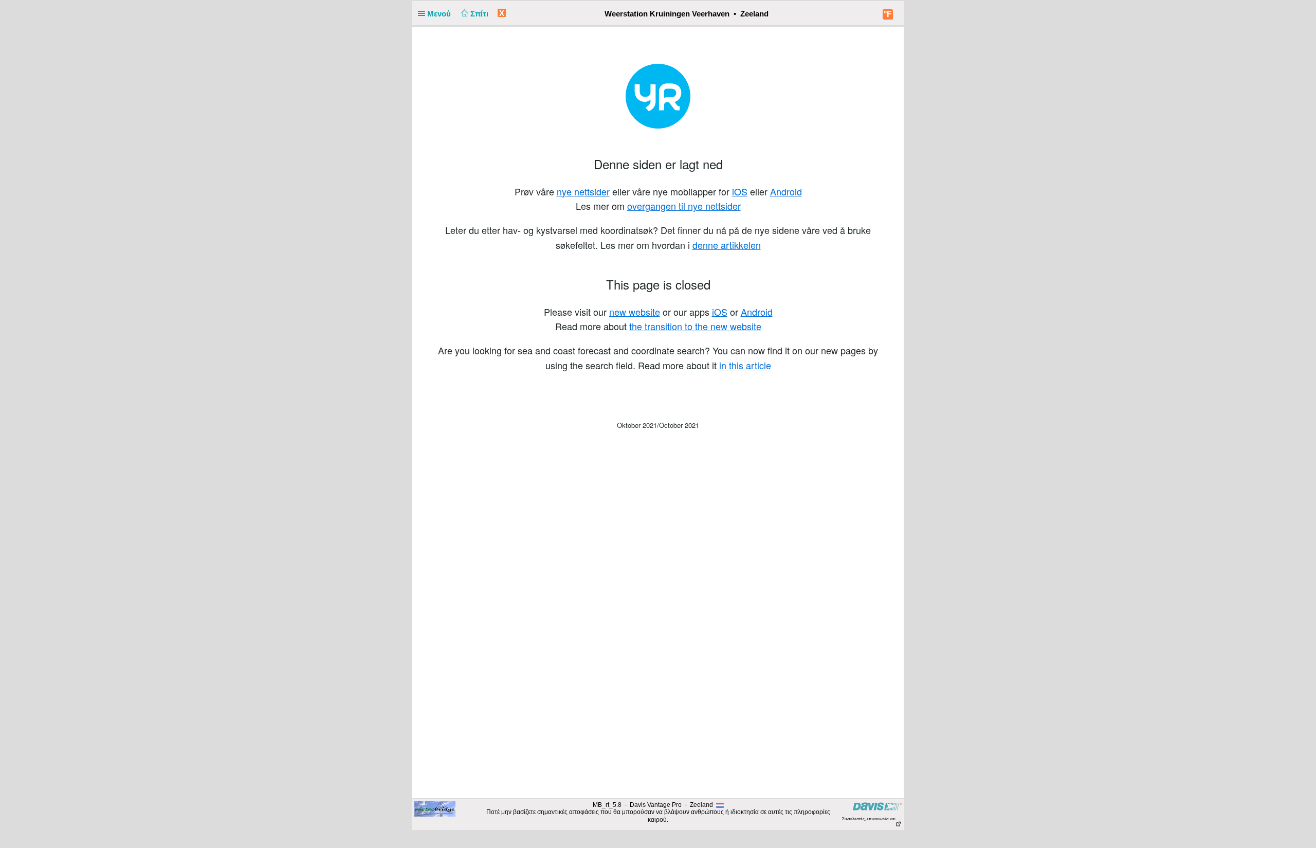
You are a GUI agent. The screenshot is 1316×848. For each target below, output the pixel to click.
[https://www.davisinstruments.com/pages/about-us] (877, 806)
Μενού (440, 13)
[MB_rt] (434, 808)
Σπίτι (480, 13)
